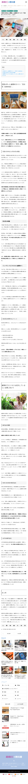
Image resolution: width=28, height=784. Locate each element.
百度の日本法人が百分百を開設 (9, 72)
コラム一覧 (6, 685)
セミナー (6, 698)
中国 (7, 629)
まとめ (4, 75)
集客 (18, 695)
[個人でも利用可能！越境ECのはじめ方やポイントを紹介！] (7, 633)
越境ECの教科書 (11, 771)
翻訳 (5, 691)
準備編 (18, 685)
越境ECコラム (10, 10)
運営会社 (23, 764)
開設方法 (15, 10)
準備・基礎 (4, 10)
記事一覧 (9, 764)
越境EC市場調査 (14, 766)
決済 (18, 691)
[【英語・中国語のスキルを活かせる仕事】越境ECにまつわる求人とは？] (20, 633)
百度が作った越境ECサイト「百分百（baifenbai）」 (13, 71)
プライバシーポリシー (16, 764)
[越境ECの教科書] (8, 2)
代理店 (9, 629)
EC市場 (4, 629)
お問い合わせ (4, 764)
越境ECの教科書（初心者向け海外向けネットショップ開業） (13, 763)
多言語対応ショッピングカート (11, 688)
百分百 (14, 629)
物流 (5, 695)
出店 (12, 629)
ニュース (19, 698)
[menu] (26, 2)
